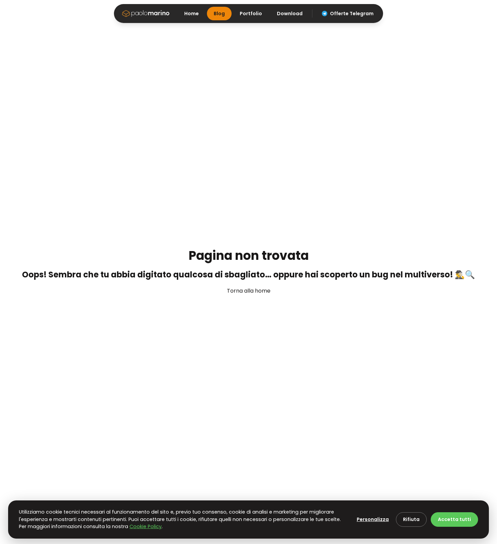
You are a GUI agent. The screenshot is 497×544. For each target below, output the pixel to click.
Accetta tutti (454, 519)
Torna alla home (248, 291)
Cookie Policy (145, 526)
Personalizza (373, 519)
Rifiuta (411, 519)
